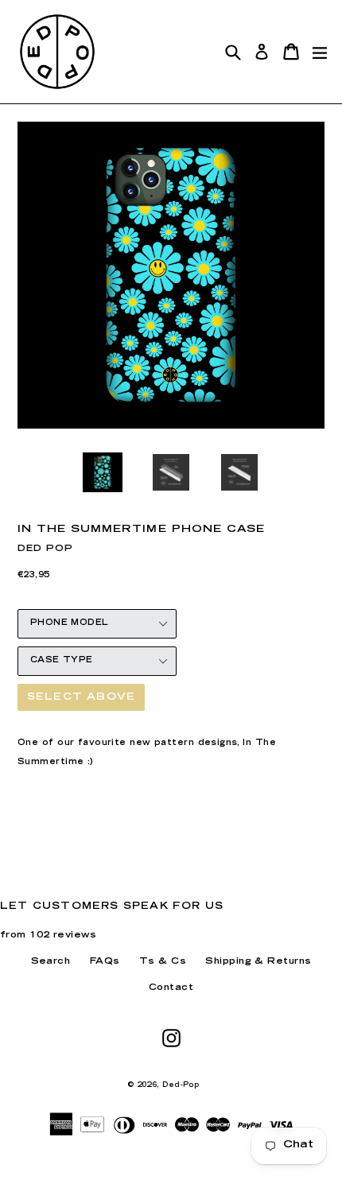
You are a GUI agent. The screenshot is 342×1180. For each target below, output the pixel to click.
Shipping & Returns (258, 961)
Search (51, 961)
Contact (171, 988)
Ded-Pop (180, 1085)
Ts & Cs (162, 961)
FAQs (105, 961)
